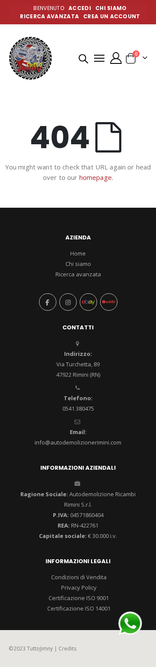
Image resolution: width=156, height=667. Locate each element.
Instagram (68, 302)
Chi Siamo (111, 8)
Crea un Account (111, 16)
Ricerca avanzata (49, 16)
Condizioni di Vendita (79, 577)
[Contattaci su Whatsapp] (130, 623)
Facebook (47, 302)
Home (78, 253)
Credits (67, 648)
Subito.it (108, 302)
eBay (88, 302)
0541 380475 (78, 408)
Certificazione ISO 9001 (79, 598)
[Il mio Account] (116, 58)
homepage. (96, 177)
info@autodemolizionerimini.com (78, 442)
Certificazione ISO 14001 (78, 608)
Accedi (79, 8)
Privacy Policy (79, 587)
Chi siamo (78, 264)
